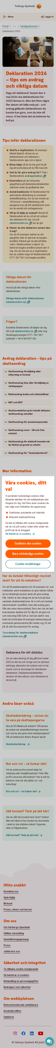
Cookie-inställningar (28, 564)
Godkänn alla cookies (28, 543)
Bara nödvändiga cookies (28, 554)
